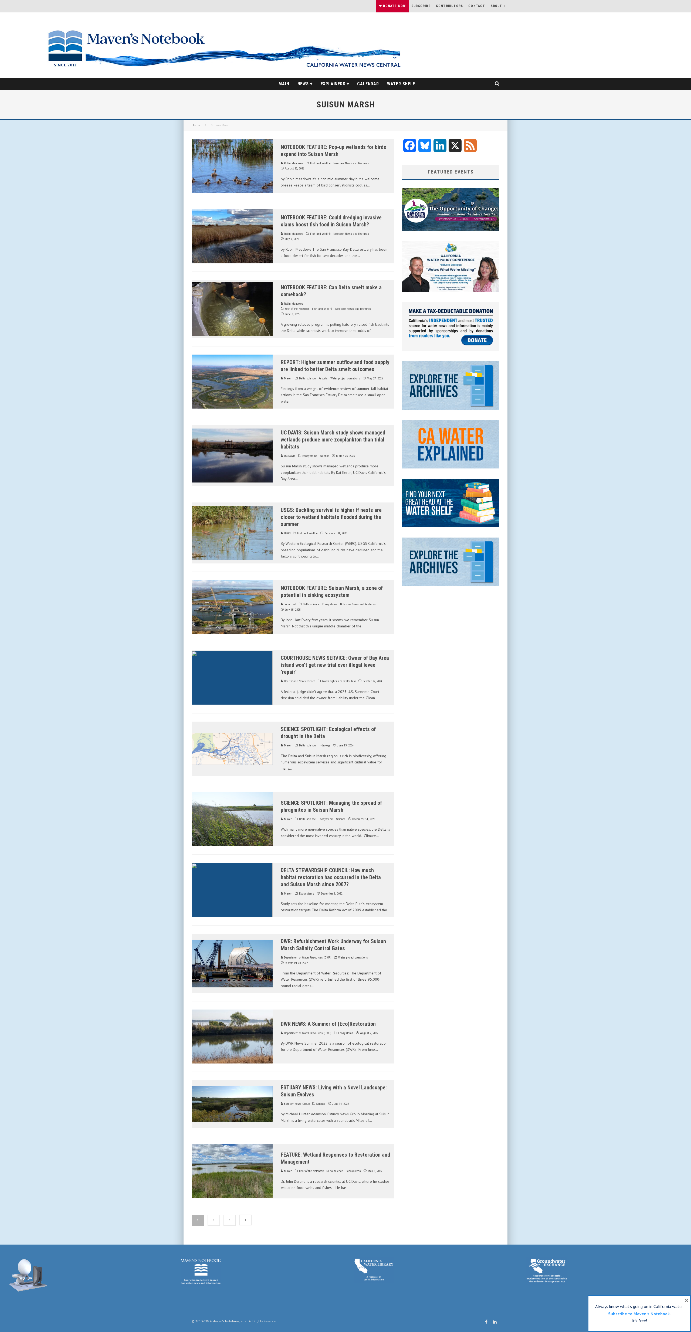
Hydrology (324, 745)
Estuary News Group (296, 1104)
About (496, 6)
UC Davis (289, 456)
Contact (476, 6)
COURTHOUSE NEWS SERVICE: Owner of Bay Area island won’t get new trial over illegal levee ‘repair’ (335, 665)
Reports (323, 378)
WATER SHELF (401, 83)
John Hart (289, 604)
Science (324, 456)
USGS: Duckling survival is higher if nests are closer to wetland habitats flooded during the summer (331, 517)
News (303, 83)
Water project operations (345, 378)
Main (284, 83)
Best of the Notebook (297, 309)
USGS (286, 533)
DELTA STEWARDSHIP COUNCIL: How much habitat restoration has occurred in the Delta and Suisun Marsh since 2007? (331, 877)
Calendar (368, 83)
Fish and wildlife (320, 163)
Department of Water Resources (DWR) (307, 957)
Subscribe (421, 6)
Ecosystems (309, 456)
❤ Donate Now (392, 6)
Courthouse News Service (299, 681)
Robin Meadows (293, 163)
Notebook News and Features (351, 163)
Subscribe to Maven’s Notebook (639, 1313)
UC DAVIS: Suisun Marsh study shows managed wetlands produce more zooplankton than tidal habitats (333, 439)
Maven (287, 378)
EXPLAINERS (333, 83)
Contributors (449, 6)
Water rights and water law (339, 681)
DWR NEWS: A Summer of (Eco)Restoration (328, 1024)
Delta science (307, 378)
